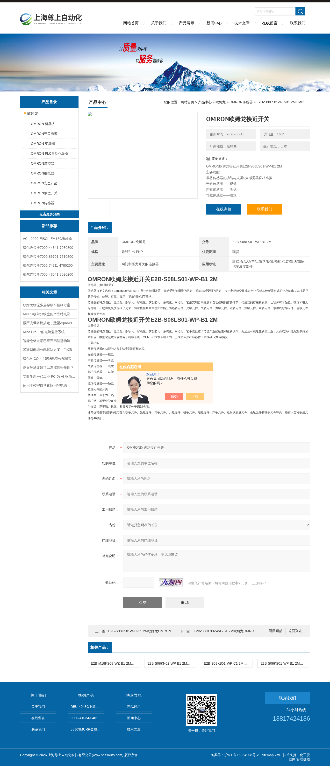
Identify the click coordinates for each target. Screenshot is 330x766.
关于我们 (158, 23)
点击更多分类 (49, 214)
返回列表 (295, 631)
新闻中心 (214, 23)
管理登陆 (303, 759)
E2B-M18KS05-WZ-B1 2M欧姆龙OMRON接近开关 (115, 663)
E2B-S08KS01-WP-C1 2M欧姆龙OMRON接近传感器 (148, 631)
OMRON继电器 (42, 173)
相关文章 (49, 292)
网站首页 (131, 23)
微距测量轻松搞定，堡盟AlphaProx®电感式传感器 (49, 323)
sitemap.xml (271, 755)
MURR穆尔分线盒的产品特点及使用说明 (49, 314)
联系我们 (297, 23)
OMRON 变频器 (43, 144)
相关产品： (100, 647)
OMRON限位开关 (44, 193)
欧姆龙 (32, 113)
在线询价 (223, 209)
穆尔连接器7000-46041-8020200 (48, 274)
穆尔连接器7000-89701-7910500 (48, 256)
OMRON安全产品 (44, 183)
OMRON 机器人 (43, 124)
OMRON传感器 (42, 203)
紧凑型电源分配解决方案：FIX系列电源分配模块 (49, 350)
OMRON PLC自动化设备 (49, 153)
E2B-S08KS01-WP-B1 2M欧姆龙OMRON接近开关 (284, 663)
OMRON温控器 (42, 163)
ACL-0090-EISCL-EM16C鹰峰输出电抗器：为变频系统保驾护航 (49, 239)
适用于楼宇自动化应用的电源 (45, 385)
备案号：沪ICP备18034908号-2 (235, 755)
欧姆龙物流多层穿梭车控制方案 (46, 305)
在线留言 (270, 23)
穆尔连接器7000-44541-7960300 (48, 248)
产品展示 (186, 23)
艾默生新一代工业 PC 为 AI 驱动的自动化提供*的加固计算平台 (49, 376)
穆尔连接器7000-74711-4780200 (48, 265)
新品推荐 (49, 226)
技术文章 (242, 23)
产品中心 (205, 102)
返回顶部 (275, 631)
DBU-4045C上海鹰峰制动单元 (87, 707)
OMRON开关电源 (44, 134)
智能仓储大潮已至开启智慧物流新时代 (49, 341)
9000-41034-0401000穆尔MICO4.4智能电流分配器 (87, 718)
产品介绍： (100, 227)
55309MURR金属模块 (87, 729)
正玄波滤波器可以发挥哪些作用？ (48, 367)
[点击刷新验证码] (171, 582)
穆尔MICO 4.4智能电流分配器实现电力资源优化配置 (49, 359)
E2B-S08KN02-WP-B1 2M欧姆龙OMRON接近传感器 (233, 631)
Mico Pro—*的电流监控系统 (44, 332)
